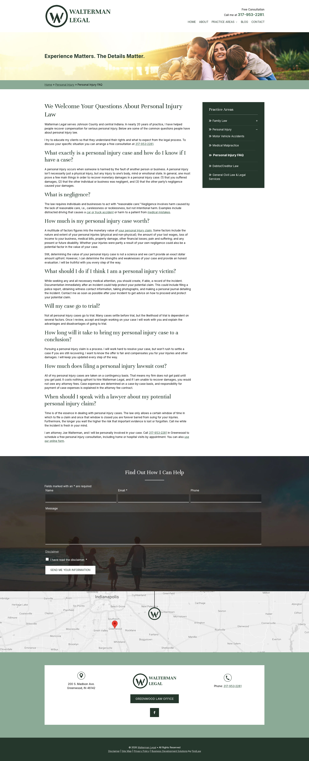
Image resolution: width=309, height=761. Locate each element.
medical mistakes (159, 212)
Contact (258, 22)
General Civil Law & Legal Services (227, 177)
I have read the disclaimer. (68, 559)
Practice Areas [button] (223, 22)
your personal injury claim (135, 230)
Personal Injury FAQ (228, 155)
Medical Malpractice (226, 145)
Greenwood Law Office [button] (155, 698)
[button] (306, 737)
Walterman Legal (147, 747)
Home (192, 22)
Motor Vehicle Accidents (228, 136)
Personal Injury (222, 129)
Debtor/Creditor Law (226, 166)
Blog (244, 22)
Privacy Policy (141, 751)
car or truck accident (100, 212)
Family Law (220, 120)
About (203, 22)
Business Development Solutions (169, 751)
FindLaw (196, 751)
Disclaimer (52, 551)
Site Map (127, 751)
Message (51, 508)
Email (122, 490)
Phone (195, 490)
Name (49, 490)
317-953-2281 (251, 14)
